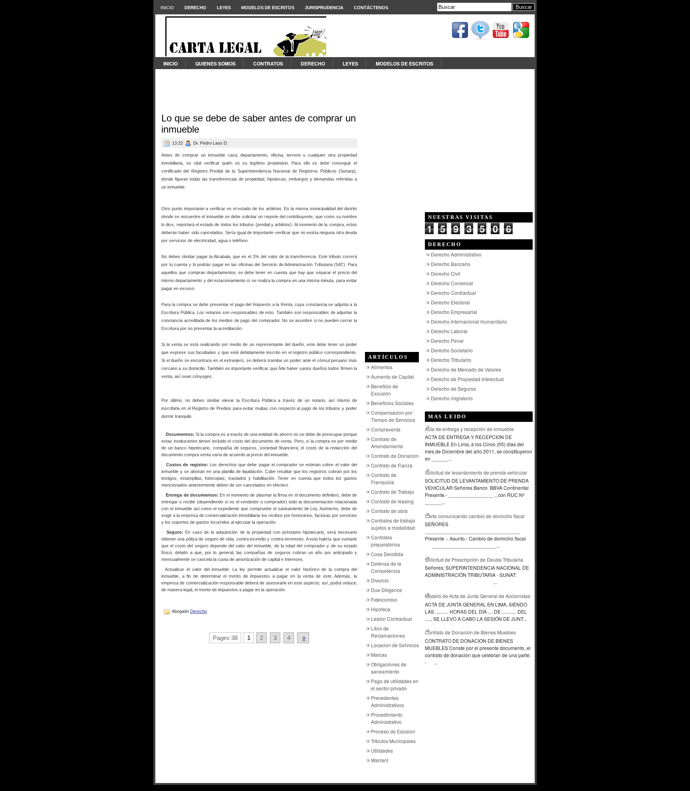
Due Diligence (386, 589)
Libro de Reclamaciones (388, 632)
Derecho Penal (447, 340)
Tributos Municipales (393, 740)
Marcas (379, 654)
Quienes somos (215, 63)
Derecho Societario (452, 350)
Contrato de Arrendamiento (387, 442)
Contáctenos (371, 7)
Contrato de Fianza (391, 465)
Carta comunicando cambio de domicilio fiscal (475, 516)
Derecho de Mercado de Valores (466, 369)
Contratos (268, 63)
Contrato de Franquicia (384, 478)
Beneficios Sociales (392, 402)
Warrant (379, 760)
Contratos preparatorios (385, 541)
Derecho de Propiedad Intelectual (467, 379)
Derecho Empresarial (454, 311)
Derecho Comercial (452, 283)
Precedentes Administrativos (387, 701)
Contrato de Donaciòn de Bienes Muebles (470, 632)
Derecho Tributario (451, 359)
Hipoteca (381, 609)
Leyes (224, 7)
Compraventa (386, 429)
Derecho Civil (445, 273)
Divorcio (380, 580)
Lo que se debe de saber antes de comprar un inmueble (258, 124)
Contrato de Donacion (395, 455)
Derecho (195, 7)
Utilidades (382, 750)
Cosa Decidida (387, 554)
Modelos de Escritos (267, 7)
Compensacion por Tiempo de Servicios (393, 416)
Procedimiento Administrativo (386, 718)
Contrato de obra (389, 510)
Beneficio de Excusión (384, 390)
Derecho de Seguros (453, 388)
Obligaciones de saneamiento (388, 668)
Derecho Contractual (453, 292)
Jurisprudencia (324, 7)
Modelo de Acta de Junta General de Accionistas (477, 595)
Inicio (167, 7)
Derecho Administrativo (456, 254)
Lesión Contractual (391, 618)
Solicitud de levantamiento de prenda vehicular (476, 472)
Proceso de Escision (393, 731)
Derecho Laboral (449, 331)
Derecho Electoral (450, 302)
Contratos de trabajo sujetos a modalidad (393, 524)
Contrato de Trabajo (392, 491)
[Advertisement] (345, 87)
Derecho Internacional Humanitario (469, 321)
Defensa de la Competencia (386, 567)
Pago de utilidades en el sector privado (394, 685)
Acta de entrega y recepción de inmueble (469, 428)
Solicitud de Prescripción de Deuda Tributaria (474, 559)
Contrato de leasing (392, 501)
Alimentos (382, 367)
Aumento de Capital (392, 376)
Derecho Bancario (450, 263)
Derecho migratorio (452, 398)
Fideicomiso (384, 599)
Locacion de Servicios (395, 645)
